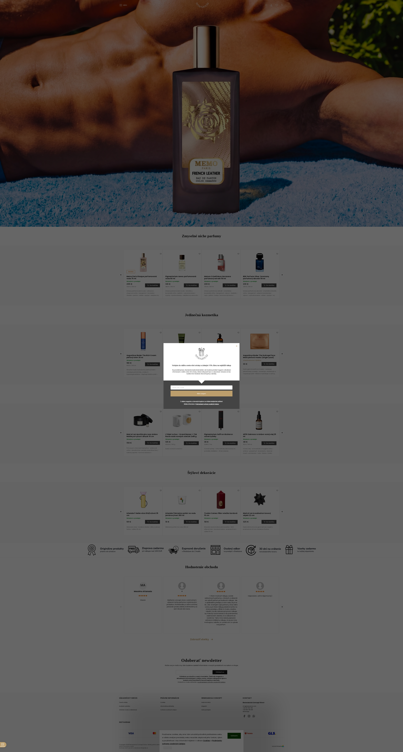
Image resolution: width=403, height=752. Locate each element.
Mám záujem (201, 393)
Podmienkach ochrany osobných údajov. (207, 404)
